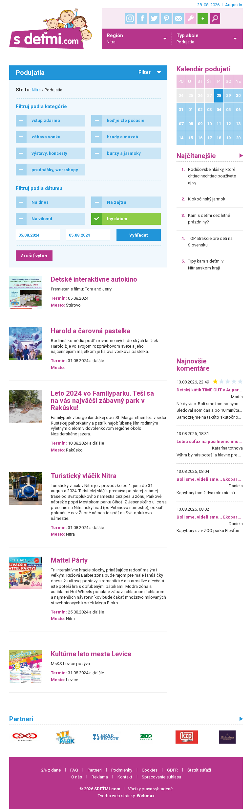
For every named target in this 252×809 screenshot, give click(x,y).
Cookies (150, 770)
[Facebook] (142, 18)
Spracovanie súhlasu (161, 776)
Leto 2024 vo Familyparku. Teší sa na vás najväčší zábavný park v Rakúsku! (102, 401)
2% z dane (51, 770)
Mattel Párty (69, 560)
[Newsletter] (178, 18)
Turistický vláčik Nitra (83, 476)
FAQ (74, 770)
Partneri (95, 770)
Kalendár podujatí (203, 69)
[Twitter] (154, 18)
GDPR (172, 770)
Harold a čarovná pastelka (90, 331)
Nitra (36, 89)
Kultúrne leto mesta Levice (91, 654)
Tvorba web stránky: (126, 795)
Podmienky (121, 770)
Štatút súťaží (199, 770)
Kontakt (124, 776)
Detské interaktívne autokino (94, 279)
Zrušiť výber (34, 256)
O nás (76, 776)
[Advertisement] (210, 316)
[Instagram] (130, 18)
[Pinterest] (166, 18)
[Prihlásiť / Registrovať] (190, 18)
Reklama (100, 776)
